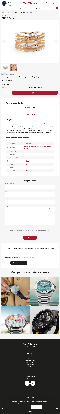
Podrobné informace (6, 80)
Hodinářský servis (30, 362)
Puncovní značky (30, 397)
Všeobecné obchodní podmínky (30, 393)
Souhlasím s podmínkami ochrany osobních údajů (38, 230)
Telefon (7, 191)
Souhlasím (36, 407)
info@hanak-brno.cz (30, 378)
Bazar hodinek (30, 364)
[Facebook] (32, 382)
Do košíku (35, 92)
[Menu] (57, 8)
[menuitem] (6, 8)
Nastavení (30, 411)
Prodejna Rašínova (30, 358)
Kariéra (30, 366)
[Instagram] (27, 382)
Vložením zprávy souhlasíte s (30, 230)
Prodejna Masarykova (30, 360)
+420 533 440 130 (30, 376)
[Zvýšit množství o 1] (10, 93)
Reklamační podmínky (30, 395)
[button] (4, 41)
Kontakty (30, 356)
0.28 (27, 167)
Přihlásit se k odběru (18, 262)
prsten (27, 170)
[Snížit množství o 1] (3, 93)
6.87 (27, 164)
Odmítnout (23, 407)
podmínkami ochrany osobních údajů (26, 257)
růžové (27, 161)
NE (26, 151)
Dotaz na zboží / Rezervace (35, 87)
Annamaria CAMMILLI (30, 114)
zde (44, 403)
